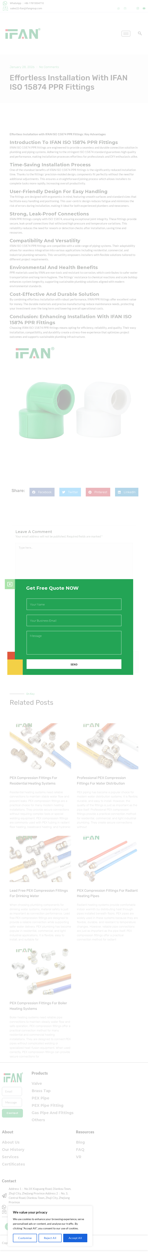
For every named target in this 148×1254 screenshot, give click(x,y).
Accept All (75, 1238)
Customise (25, 1238)
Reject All (50, 1238)
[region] (50, 1226)
